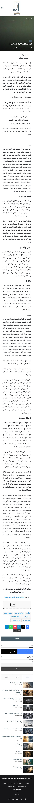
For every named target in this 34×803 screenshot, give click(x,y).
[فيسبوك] (27, 627)
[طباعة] (15, 630)
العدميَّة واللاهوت (18, 744)
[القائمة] (2, 9)
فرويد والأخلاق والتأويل (17, 759)
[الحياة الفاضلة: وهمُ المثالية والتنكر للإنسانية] (28, 716)
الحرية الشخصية (18, 613)
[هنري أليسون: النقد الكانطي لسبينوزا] (28, 723)
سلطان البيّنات (19, 752)
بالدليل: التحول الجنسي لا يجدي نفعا (14, 597)
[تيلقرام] (7, 627)
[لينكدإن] (19, 627)
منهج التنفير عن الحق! (17, 767)
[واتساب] (11, 627)
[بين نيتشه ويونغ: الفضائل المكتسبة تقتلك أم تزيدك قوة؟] (28, 739)
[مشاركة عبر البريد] (19, 630)
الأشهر (17, 677)
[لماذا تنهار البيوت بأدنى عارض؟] (28, 685)
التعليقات (17, 639)
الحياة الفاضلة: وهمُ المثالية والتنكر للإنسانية (13, 713)
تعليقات (6, 677)
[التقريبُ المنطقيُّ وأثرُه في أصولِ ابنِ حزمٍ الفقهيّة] (28, 731)
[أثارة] (17, 8)
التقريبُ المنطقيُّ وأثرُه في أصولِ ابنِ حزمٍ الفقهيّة (13, 729)
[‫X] (23, 627)
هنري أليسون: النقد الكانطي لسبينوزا (14, 721)
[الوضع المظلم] (17, 792)
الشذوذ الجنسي (26, 617)
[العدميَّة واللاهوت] (28, 746)
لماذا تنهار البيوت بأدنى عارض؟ (16, 683)
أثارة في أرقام (17, 795)
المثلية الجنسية (26, 620)
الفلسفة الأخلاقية (15, 617)
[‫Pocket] (15, 627)
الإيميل (31, 662)
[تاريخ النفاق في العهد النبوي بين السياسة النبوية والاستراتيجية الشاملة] (28, 700)
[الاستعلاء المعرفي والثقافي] (28, 708)
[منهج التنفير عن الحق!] (28, 769)
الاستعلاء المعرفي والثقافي (17, 706)
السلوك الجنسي (7, 613)
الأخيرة (27, 677)
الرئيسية (29, 19)
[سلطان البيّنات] (28, 754)
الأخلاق (27, 613)
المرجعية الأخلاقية (15, 620)
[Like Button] (14, 605)
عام (26, 19)
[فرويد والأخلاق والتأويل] (28, 762)
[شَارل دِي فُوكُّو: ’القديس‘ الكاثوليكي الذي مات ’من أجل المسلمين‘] (28, 693)
